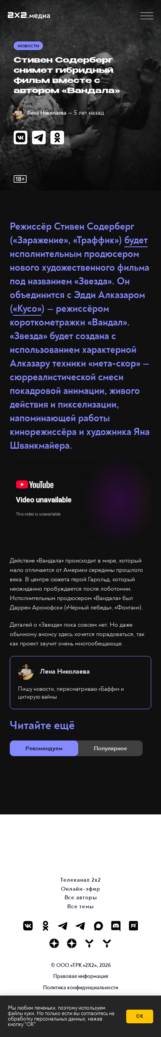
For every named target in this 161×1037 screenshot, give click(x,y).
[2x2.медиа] (81, 926)
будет (136, 240)
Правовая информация (80, 976)
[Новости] (107, 943)
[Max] (98, 926)
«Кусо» (27, 309)
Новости (28, 46)
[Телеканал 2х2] (63, 926)
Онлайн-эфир (80, 889)
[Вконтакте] (28, 926)
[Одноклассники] (45, 926)
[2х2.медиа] (72, 943)
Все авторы (80, 897)
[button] (146, 15)
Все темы (80, 906)
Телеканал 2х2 (80, 880)
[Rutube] (133, 926)
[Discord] (116, 926)
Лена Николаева (46, 113)
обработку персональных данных (46, 1018)
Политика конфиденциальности (80, 987)
